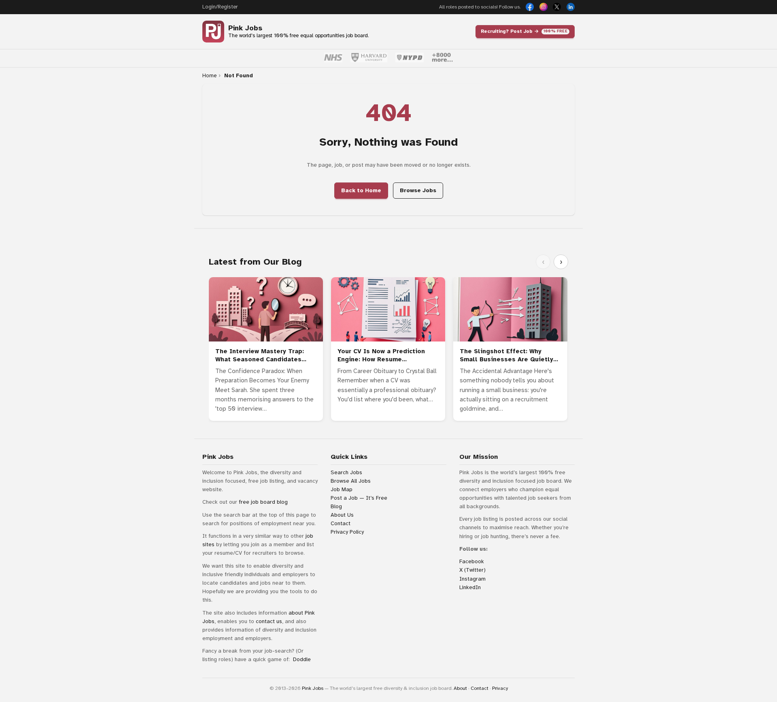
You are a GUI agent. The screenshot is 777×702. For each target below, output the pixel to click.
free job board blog (263, 501)
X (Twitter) (472, 569)
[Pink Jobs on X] (557, 7)
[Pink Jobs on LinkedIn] (571, 7)
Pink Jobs (245, 28)
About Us (342, 514)
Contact (340, 523)
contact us (269, 621)
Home (209, 75)
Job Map (341, 489)
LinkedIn (470, 587)
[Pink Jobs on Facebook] (530, 7)
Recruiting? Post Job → (524, 31)
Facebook (471, 561)
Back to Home (361, 190)
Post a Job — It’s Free (359, 497)
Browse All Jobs (351, 480)
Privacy (500, 688)
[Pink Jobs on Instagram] (543, 7)
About (460, 688)
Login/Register (220, 7)
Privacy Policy (347, 531)
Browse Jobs (418, 190)
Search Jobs (346, 472)
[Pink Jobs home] (213, 31)
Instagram (472, 578)
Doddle (302, 659)
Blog (336, 506)
